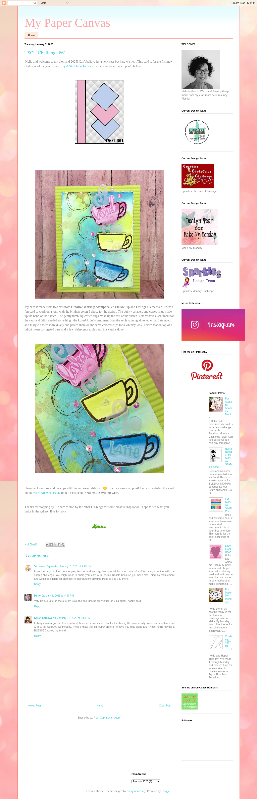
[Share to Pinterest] (63, 545)
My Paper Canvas (67, 22)
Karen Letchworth (45, 617)
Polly (37, 595)
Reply (37, 584)
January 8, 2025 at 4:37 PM (58, 595)
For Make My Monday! (228, 595)
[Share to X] (55, 545)
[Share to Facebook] (59, 545)
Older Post (165, 705)
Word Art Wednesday (46, 492)
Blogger (166, 791)
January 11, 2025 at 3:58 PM (74, 617)
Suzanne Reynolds (46, 566)
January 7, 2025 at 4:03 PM (75, 566)
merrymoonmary (136, 791)
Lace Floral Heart (228, 548)
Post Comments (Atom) (107, 717)
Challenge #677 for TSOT (228, 642)
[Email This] (48, 545)
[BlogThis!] (51, 545)
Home (31, 35)
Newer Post (34, 705)
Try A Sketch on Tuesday (77, 66)
